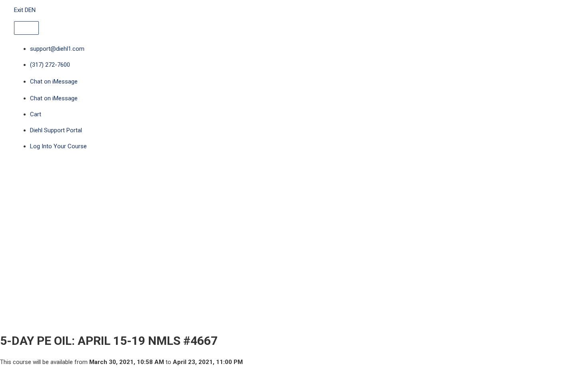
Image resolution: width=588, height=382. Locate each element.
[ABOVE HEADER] (26, 28)
